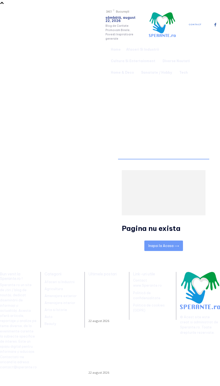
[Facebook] (215, 24)
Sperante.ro (190, 327)
